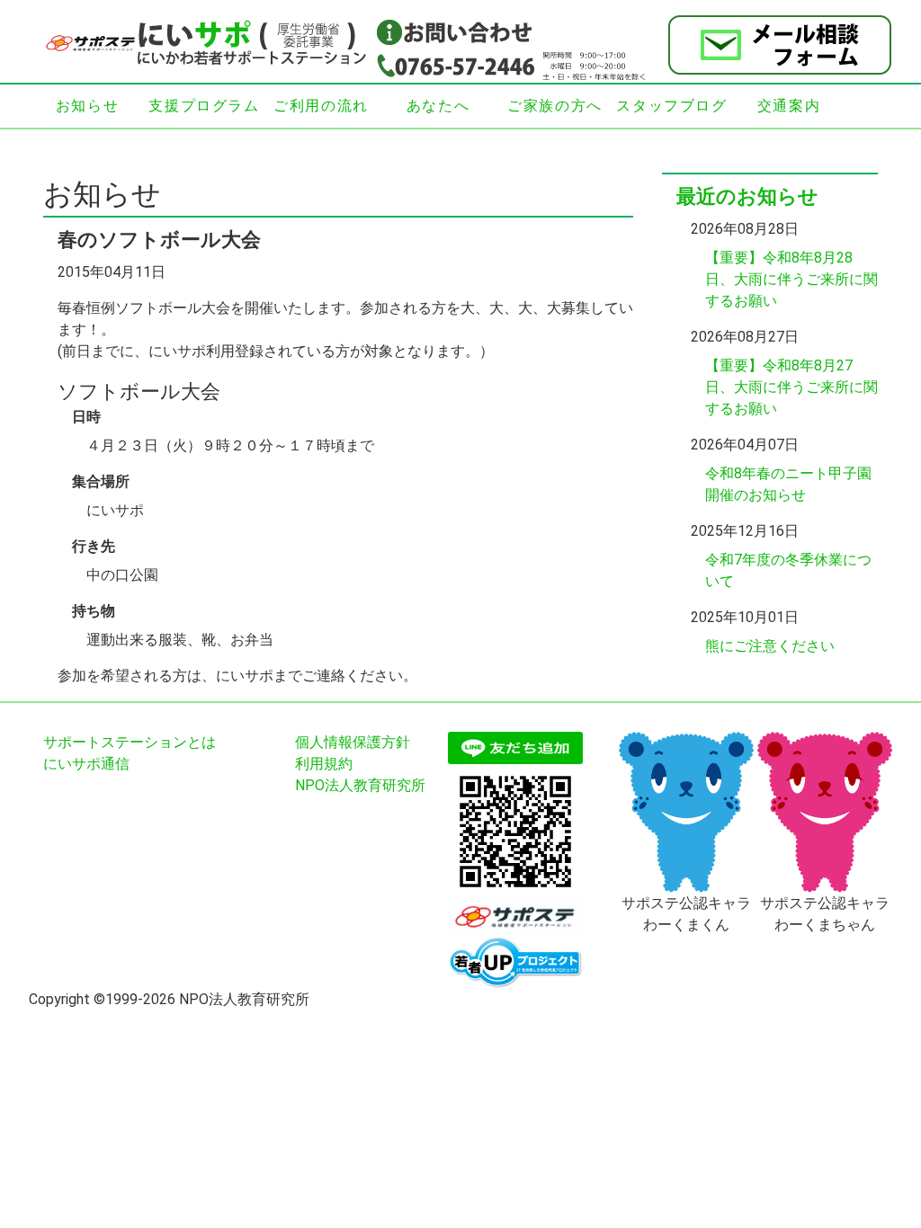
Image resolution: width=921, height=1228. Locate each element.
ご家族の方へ (555, 105)
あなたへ (438, 105)
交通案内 (788, 105)
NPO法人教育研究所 (360, 785)
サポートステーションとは (129, 742)
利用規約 (324, 763)
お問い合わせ (455, 31)
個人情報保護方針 (352, 742)
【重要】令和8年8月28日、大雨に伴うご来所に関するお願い (791, 279)
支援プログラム (203, 105)
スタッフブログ (671, 105)
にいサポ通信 (86, 763)
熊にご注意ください (770, 645)
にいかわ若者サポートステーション (208, 43)
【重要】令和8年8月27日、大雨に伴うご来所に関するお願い (791, 387)
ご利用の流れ (321, 105)
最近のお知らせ (747, 196)
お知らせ (87, 105)
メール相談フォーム (779, 45)
